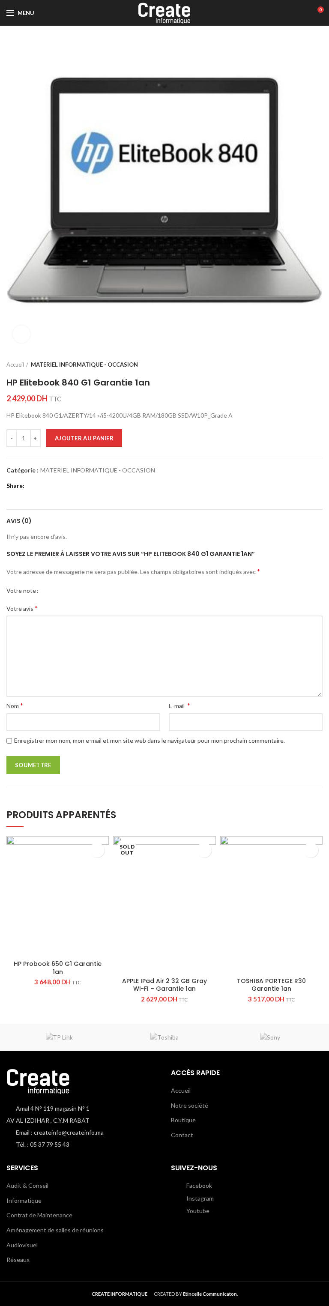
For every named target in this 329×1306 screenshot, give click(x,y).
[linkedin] (65, 486)
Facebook (198, 1185)
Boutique (183, 1120)
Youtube (197, 1210)
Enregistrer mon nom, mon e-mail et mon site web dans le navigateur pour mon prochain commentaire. (149, 740)
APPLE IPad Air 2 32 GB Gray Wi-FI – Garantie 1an (164, 984)
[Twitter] (44, 486)
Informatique (24, 1200)
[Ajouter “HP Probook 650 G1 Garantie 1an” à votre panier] (97, 850)
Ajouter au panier (84, 438)
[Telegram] (76, 486)
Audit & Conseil (27, 1185)
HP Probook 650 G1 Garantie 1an (58, 967)
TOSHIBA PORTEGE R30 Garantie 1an (271, 984)
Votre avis (22, 608)
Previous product (301, 364)
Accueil (15, 364)
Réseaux (18, 1259)
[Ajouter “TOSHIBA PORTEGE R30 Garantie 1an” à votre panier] (310, 850)
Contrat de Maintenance (39, 1215)
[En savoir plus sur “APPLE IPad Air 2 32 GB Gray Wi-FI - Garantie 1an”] (204, 850)
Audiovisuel (22, 1245)
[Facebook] (33, 486)
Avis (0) (19, 521)
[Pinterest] (54, 486)
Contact (182, 1135)
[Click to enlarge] (21, 334)
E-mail (179, 705)
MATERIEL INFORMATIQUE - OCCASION (84, 364)
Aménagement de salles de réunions (55, 1230)
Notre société (189, 1105)
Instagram (199, 1198)
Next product (318, 364)
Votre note (21, 590)
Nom (14, 705)
